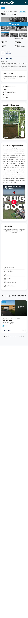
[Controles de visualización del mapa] (22, 126)
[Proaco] (7, 3)
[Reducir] (22, 135)
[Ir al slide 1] (4, 336)
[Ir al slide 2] (6, 336)
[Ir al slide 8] (19, 336)
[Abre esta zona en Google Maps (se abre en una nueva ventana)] (5, 138)
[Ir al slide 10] (23, 336)
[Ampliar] (22, 132)
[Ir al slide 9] (21, 336)
